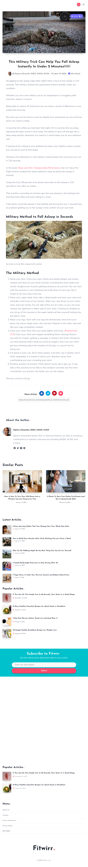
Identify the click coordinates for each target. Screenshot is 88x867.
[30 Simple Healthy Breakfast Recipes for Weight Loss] (7, 633)
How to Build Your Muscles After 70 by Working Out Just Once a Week (42, 538)
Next (82, 489)
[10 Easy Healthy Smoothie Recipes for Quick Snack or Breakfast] (7, 609)
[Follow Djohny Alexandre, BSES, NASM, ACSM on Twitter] (18, 448)
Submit (44, 671)
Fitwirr (43, 848)
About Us (6, 810)
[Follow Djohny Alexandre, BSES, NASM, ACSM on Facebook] (15, 448)
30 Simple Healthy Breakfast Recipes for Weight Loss (35, 630)
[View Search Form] (78, 4)
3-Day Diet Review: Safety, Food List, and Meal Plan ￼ (35, 618)
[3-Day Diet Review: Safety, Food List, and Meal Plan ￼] (7, 621)
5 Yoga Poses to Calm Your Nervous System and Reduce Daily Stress (41, 575)
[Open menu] (83, 4)
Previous (5, 489)
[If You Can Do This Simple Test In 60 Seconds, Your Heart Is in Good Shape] (7, 597)
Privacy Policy (8, 826)
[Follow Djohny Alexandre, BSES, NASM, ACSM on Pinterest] (24, 448)
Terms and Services (9, 820)
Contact (5, 815)
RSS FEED (6, 831)
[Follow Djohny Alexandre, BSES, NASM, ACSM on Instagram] (21, 448)
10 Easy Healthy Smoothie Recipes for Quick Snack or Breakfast (39, 606)
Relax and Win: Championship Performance (39, 168)
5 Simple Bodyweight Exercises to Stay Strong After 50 (35, 563)
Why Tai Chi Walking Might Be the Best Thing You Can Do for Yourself (42, 550)
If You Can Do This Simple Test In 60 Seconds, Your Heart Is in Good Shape (44, 594)
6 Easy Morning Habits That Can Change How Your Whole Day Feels (41, 526)
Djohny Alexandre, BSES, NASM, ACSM (32, 74)
